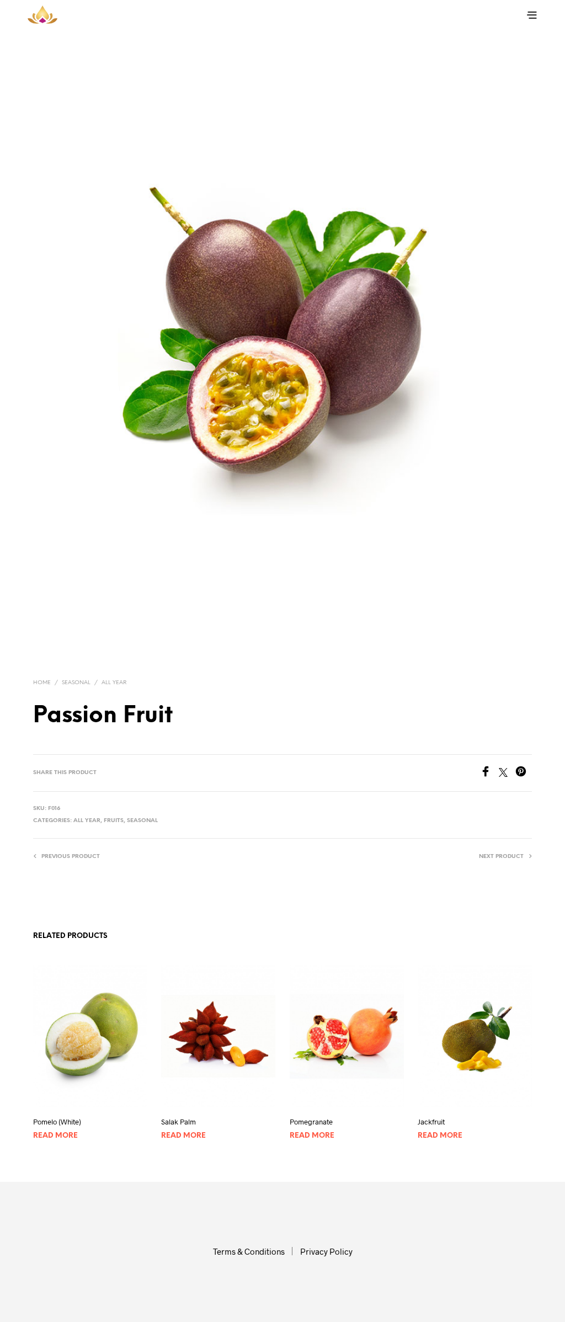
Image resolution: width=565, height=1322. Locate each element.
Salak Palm (178, 1121)
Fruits (114, 821)
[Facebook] (489, 773)
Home (42, 683)
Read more (55, 1135)
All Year (114, 683)
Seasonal (76, 683)
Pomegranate (311, 1121)
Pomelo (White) (57, 1121)
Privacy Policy (326, 1251)
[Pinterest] (523, 773)
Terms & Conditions (249, 1251)
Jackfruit (431, 1121)
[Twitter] (507, 773)
